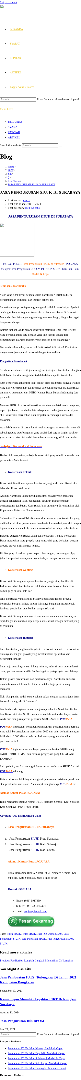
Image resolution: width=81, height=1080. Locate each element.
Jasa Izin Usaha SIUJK (50, 933)
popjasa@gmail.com (35, 911)
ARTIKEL (14, 137)
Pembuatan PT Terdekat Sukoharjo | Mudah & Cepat (37, 1063)
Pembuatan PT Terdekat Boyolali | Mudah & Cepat (36, 1053)
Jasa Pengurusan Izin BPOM (22, 1021)
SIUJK (3, 943)
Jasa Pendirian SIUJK (34, 938)
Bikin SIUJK (14, 933)
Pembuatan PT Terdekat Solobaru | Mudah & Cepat (36, 1058)
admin (26, 200)
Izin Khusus (32, 207)
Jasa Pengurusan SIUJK (61, 938)
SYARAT (13, 126)
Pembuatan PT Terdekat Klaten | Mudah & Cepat (35, 1048)
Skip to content (8, 2)
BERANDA (15, 121)
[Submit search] (60, 146)
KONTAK (14, 132)
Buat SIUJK (29, 933)
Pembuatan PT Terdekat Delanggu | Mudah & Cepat (37, 1068)
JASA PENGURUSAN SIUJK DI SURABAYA (31, 184)
